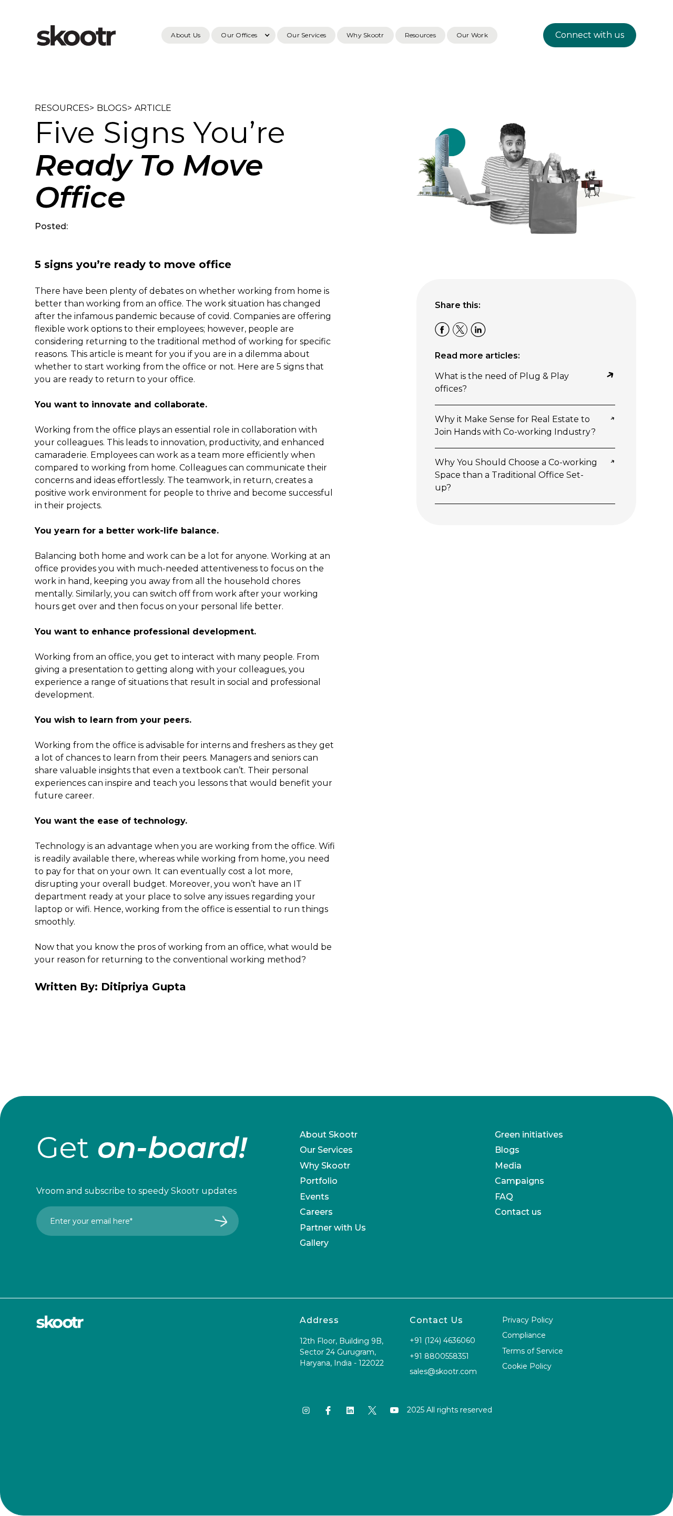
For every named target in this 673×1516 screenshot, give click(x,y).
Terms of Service (532, 1351)
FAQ (504, 1197)
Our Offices (239, 35)
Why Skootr (365, 35)
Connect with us (589, 35)
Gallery (314, 1243)
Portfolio (319, 1181)
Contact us (518, 1212)
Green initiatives (529, 1135)
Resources (420, 35)
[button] (243, 35)
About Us (185, 35)
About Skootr (329, 1135)
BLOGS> (114, 108)
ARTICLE (153, 108)
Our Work (472, 35)
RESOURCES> (64, 108)
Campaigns (519, 1181)
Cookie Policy (527, 1366)
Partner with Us (333, 1228)
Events (314, 1197)
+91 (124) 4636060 (442, 1340)
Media (508, 1166)
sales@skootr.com (443, 1371)
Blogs (507, 1150)
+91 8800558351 (439, 1356)
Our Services (306, 35)
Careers (316, 1212)
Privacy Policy (527, 1320)
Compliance (524, 1335)
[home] (76, 35)
